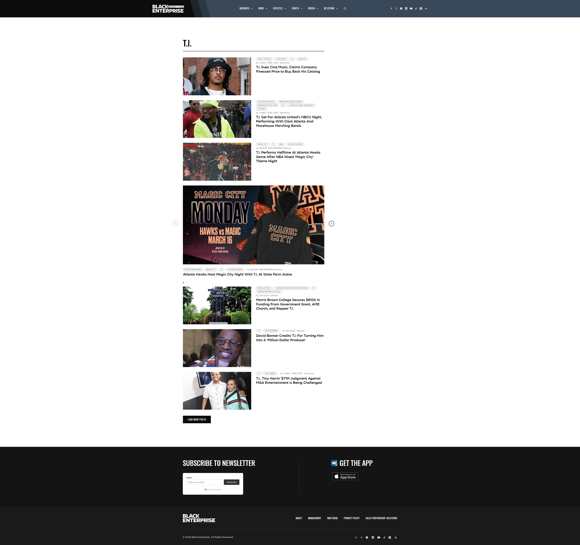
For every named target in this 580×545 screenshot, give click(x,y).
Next (331, 223)
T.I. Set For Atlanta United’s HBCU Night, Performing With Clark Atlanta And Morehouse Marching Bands (289, 121)
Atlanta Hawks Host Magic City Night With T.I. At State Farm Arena (237, 274)
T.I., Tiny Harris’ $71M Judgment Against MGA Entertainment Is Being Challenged (289, 380)
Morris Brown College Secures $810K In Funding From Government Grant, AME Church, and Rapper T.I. (288, 304)
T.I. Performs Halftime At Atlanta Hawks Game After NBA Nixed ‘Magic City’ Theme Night (288, 156)
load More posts (197, 419)
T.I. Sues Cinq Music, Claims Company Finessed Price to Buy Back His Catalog (288, 69)
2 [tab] (186, 282)
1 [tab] (183, 282)
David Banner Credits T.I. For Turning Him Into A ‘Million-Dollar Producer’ (290, 337)
